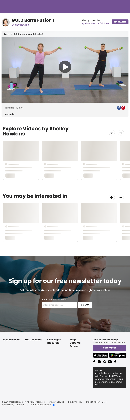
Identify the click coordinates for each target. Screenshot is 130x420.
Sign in (7, 34)
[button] (95, 22)
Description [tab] (10, 114)
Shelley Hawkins (20, 24)
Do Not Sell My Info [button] (95, 402)
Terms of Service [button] (55, 402)
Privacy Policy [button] (75, 402)
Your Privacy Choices (40, 404)
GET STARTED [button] (120, 22)
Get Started (19, 34)
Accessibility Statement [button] (13, 404)
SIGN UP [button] (85, 305)
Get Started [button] (109, 348)
